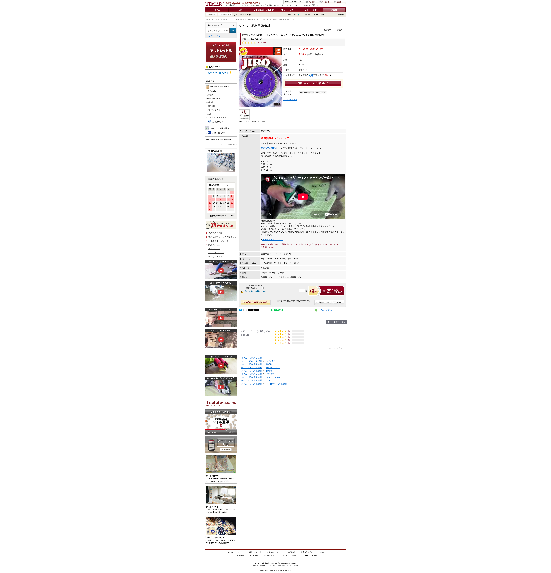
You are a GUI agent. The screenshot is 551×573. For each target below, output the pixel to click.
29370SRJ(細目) (268, 148)
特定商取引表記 (307, 552)
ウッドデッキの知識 (288, 555)
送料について (320, 14)
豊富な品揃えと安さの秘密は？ (222, 237)
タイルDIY (211, 91)
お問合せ (341, 14)
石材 (240, 10)
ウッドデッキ (287, 10)
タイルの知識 (239, 555)
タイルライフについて (218, 241)
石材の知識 (254, 555)
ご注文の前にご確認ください (255, 291)
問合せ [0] (312, 2)
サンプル (331, 14)
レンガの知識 (269, 555)
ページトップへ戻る (337, 348)
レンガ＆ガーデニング (264, 10)
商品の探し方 (214, 245)
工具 (209, 114)
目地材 (210, 102)
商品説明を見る (290, 99)
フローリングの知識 (309, 555)
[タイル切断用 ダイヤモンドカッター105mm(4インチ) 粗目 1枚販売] (260, 77)
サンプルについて (216, 252)
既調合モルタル (213, 98)
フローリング (311, 10)
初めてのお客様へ (216, 233)
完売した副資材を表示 (229, 144)
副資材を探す (214, 36)
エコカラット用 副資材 (217, 117)
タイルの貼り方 (325, 310)
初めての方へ (292, 14)
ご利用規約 (291, 552)
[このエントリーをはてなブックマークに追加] (240, 310)
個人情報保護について (272, 552)
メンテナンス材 (213, 110)
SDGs (321, 552)
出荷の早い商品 (218, 122)
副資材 (334, 10)
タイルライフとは (234, 552)
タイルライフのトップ (213, 19)
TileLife (295, 565)
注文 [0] (339, 2)
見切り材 (211, 106)
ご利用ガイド (307, 14)
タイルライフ (259, 563)
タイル (217, 10)
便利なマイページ (216, 256)
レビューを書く (338, 322)
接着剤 (210, 95)
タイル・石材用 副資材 (236, 19)
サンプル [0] (326, 2)
